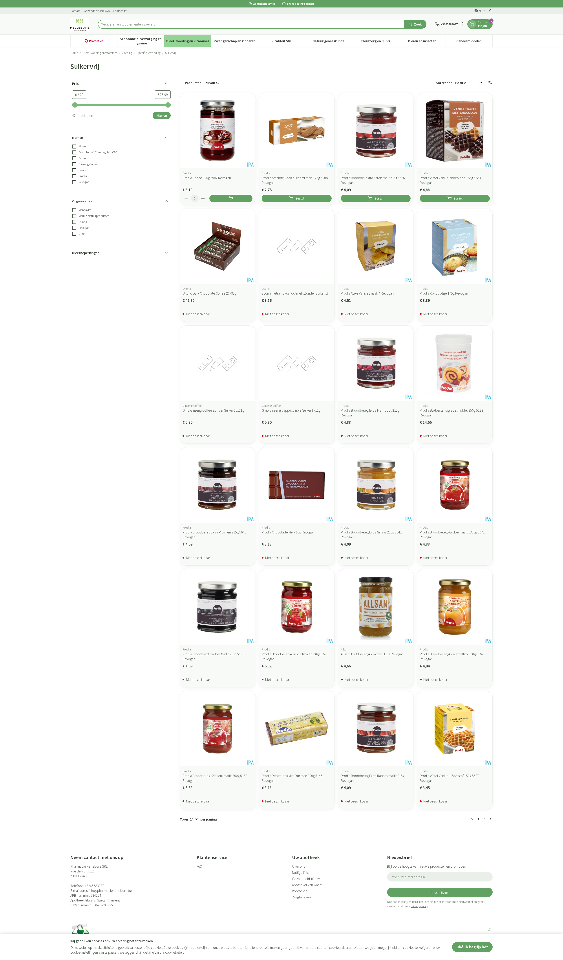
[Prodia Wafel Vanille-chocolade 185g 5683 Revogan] (454, 130)
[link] (473, 819)
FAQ (199, 866)
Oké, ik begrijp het (472, 946)
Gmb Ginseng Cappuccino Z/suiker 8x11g (291, 410)
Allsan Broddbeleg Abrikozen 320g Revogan (372, 654)
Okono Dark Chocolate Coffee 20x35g (209, 293)
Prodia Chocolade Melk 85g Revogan (288, 532)
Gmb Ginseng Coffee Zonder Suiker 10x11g (213, 410)
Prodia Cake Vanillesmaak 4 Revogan (367, 293)
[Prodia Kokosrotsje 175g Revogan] (454, 246)
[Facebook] (489, 931)
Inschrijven (439, 892)
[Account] (462, 24)
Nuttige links (300, 872)
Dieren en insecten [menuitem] (427, 42)
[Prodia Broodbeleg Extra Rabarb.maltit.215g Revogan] (375, 728)
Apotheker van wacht (307, 885)
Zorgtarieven (301, 897)
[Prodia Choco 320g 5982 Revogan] (217, 130)
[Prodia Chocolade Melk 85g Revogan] (296, 485)
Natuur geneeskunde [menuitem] (332, 42)
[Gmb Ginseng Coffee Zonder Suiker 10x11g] (217, 363)
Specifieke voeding (149, 53)
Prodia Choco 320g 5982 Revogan (207, 178)
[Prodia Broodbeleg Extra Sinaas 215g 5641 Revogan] (375, 485)
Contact (75, 11)
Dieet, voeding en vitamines (100, 53)
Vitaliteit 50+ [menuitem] (288, 42)
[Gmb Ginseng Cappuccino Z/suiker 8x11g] (296, 363)
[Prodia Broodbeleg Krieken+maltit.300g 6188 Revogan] (217, 728)
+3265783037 (94, 885)
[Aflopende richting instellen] (490, 82)
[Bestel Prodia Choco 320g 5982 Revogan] (230, 198)
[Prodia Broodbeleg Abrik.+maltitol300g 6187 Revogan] (454, 607)
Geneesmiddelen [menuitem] (474, 42)
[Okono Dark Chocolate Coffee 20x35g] (217, 246)
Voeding (127, 53)
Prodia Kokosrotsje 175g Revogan (444, 293)
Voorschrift (120, 11)
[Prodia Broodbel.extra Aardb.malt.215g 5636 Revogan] (375, 130)
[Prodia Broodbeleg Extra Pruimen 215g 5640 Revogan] (217, 485)
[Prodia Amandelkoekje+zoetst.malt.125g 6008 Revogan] (296, 130)
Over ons (298, 866)
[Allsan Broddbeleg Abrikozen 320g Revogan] (375, 607)
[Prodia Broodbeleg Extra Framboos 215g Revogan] (375, 363)
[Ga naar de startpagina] (79, 24)
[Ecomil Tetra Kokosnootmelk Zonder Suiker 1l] (296, 246)
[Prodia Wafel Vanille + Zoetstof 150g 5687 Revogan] (454, 728)
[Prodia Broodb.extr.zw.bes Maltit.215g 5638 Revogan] (217, 607)
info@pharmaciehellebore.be (110, 890)
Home (74, 53)
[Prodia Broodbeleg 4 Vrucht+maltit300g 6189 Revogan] (296, 607)
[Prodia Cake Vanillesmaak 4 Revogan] (375, 246)
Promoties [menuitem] (96, 41)
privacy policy (419, 906)
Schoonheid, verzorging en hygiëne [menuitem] (142, 41)
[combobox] (251, 24)
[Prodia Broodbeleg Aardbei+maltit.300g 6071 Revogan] (454, 485)
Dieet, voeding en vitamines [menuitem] (188, 42)
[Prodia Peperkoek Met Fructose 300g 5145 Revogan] (296, 728)
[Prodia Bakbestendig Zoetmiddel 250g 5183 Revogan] (454, 363)
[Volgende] (489, 819)
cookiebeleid (175, 952)
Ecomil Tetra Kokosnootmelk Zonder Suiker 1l (295, 293)
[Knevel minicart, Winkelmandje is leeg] (472, 24)
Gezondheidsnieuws (97, 11)
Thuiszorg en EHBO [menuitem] (379, 42)
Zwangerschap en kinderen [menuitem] (236, 42)
